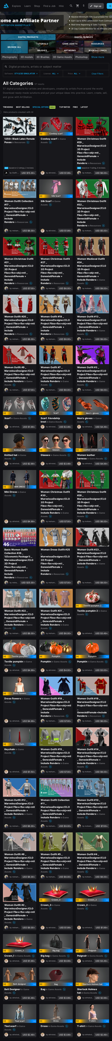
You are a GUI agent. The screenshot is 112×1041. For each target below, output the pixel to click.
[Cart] (77, 6)
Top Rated (64, 107)
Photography (9, 57)
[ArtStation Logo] (6, 6)
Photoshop (81, 57)
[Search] (71, 6)
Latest (84, 107)
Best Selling (23, 107)
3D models (27, 57)
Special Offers (44, 107)
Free (75, 107)
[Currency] (83, 6)
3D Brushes (42, 57)
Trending (8, 107)
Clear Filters (97, 73)
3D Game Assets (62, 57)
